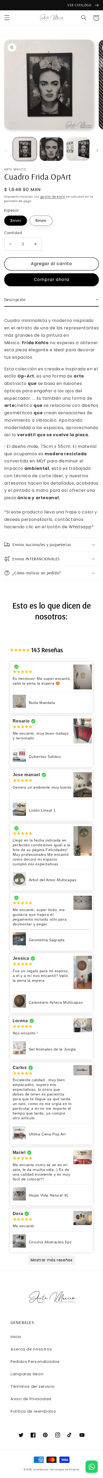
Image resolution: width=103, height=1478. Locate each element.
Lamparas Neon (27, 1374)
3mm (15, 220)
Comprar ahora (51, 279)
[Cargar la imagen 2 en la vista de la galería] (51, 149)
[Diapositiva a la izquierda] (6, 150)
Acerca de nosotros (31, 1349)
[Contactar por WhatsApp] (92, 1467)
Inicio (16, 1336)
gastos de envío (52, 197)
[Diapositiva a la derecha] (97, 150)
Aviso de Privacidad (31, 1399)
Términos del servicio (32, 1386)
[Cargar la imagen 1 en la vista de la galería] (25, 149)
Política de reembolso (33, 1411)
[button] (7, 18)
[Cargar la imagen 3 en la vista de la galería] (78, 149)
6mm (40, 220)
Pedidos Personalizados (35, 1361)
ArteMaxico (41, 1469)
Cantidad (13, 232)
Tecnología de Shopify (64, 1469)
